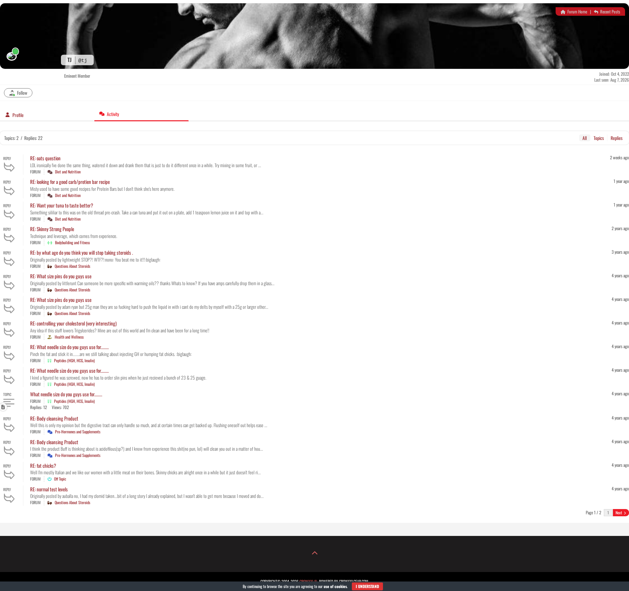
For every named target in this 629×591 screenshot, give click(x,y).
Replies (616, 137)
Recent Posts (609, 11)
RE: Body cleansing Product (54, 418)
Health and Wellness (69, 337)
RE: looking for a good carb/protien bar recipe (70, 181)
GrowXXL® (308, 581)
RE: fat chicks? (43, 465)
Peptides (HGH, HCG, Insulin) (74, 360)
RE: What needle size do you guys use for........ (69, 346)
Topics (599, 137)
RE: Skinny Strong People (52, 228)
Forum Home (576, 11)
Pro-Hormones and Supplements (77, 431)
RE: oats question (45, 158)
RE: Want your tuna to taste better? (61, 205)
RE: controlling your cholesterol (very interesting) (73, 323)
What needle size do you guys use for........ (66, 394)
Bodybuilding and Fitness (72, 242)
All (584, 137)
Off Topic (60, 479)
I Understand (367, 586)
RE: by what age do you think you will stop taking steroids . (81, 252)
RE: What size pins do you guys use (60, 276)
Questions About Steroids (72, 266)
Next (619, 512)
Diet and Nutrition (68, 171)
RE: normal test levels (49, 489)
